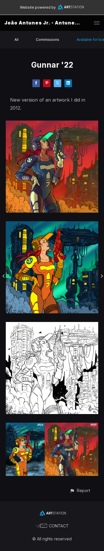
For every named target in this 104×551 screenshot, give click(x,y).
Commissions (47, 39)
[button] (79, 490)
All (16, 39)
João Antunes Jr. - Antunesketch (49, 23)
